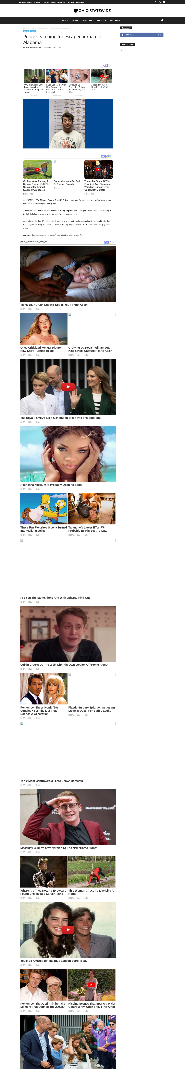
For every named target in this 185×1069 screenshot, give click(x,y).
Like (159, 35)
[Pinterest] (39, 55)
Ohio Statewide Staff (34, 47)
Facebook (126, 28)
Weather (61, 2)
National (79, 2)
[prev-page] (121, 50)
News (46, 2)
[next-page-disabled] (125, 50)
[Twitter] (160, 2)
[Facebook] (151, 2)
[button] (162, 20)
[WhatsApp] (46, 55)
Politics (70, 2)
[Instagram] (155, 2)
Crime (53, 2)
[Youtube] (164, 2)
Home (25, 28)
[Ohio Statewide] (92, 10)
